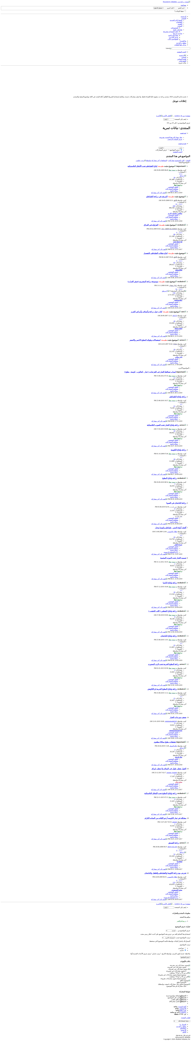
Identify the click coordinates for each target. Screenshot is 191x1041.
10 (174, 431)
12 (176, 204)
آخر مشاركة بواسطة (152, 160)
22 (174, 645)
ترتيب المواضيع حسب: (182, 937)
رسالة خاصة (174, 191)
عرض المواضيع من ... (183, 930)
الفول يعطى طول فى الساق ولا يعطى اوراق (169, 769)
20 (174, 537)
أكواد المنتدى (182, 1006)
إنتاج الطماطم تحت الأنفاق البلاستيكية (142, 166)
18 (174, 592)
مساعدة (183, 5)
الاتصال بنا (183, 1024)
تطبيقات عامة (177, 30)
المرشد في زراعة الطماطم (157, 196)
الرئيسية (183, 16)
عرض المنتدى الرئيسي (174, 139)
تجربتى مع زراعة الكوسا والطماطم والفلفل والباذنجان (165, 873)
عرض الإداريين (173, 37)
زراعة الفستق (173, 843)
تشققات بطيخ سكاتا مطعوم (165, 742)
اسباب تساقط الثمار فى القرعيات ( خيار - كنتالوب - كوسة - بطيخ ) (150, 372)
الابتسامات (182, 1008)
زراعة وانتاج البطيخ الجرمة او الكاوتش (162, 689)
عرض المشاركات (161, 150)
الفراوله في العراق (151, 225)
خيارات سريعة (177, 33)
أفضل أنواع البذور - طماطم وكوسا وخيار (170, 528)
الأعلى (184, 1032)
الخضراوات (182, 61)
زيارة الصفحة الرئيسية (171, 552)
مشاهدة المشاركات (171, 189)
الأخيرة (164, 116)
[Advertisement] (130, 80)
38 (174, 177)
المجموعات (174, 28)
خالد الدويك (173, 746)
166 (174, 206)
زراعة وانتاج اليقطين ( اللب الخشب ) (162, 611)
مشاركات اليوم (173, 35)
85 (174, 262)
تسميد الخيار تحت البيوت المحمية (173, 558)
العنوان (188, 160)
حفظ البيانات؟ (179, 11)
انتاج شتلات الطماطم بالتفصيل (156, 253)
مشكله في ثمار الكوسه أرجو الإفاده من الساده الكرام (165, 818)
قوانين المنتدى (185, 1017)
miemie (174, 822)
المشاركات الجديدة (176, 20)
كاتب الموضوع (179, 160)
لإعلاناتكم (183, 1028)
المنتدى (183, 18)
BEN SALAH (172, 847)
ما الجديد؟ (183, 41)
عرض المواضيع (175, 150)
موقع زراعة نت (181, 43)
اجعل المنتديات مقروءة (170, 31)
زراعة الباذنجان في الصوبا (176, 503)
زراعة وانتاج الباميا (170, 583)
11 (179, 116)
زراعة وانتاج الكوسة (178, 450)
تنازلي (182, 950)
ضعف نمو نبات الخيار (178, 717)
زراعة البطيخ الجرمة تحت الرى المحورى (163, 664)
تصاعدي (181, 948)
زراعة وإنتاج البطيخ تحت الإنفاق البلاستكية (160, 793)
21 (174, 406)
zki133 (175, 315)
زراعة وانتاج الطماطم (177, 397)
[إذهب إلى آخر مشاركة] (159, 192)
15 (174, 698)
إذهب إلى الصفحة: (180, 119)
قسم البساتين (181, 59)
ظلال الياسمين (172, 531)
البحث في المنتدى (182, 143)
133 (174, 882)
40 (174, 321)
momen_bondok (172, 772)
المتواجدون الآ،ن (173, 39)
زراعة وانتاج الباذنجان (169, 636)
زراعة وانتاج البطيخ (169, 478)
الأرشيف (183, 1030)
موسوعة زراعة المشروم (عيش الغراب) (143, 281)
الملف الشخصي (173, 187)
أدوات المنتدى (183, 133)
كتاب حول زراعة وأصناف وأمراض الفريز (146, 312)
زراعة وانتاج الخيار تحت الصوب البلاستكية (163, 425)
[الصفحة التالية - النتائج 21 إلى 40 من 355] (169, 116)
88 (174, 234)
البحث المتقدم (181, 52)
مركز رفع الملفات (180, 45)
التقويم (180, 24)
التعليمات (179, 22)
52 (176, 289)
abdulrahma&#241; (171, 721)
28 (174, 349)
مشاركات (171, 160)
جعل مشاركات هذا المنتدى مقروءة (170, 137)
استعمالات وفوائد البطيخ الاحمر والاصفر (145, 340)
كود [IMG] (182, 1010)
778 (174, 293)
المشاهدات (163, 160)
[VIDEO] (183, 1012)
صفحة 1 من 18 (185, 116)
